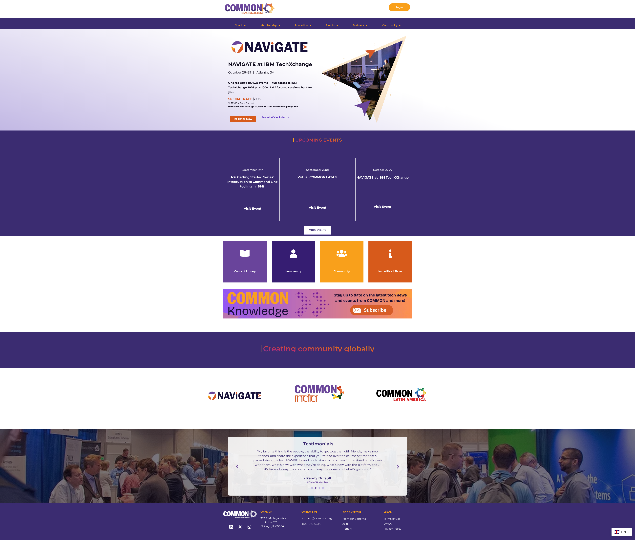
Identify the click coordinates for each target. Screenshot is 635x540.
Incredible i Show (390, 271)
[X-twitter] (240, 527)
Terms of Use (392, 518)
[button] (237, 466)
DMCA (387, 523)
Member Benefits (354, 518)
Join (345, 523)
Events (330, 25)
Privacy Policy (392, 528)
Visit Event (382, 207)
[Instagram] (249, 527)
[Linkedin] (231, 527)
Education (301, 25)
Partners (358, 25)
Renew (347, 528)
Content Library (245, 271)
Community (389, 25)
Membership (268, 25)
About (238, 25)
